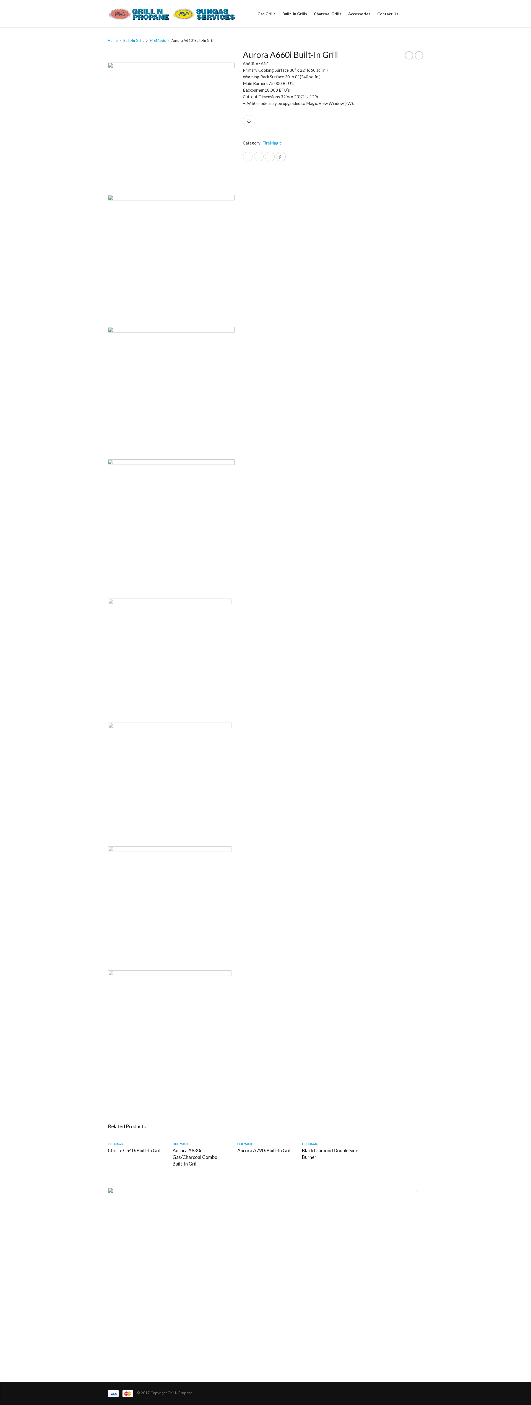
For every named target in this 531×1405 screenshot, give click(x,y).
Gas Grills (266, 13)
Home (113, 40)
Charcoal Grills (327, 13)
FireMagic (158, 40)
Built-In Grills (294, 13)
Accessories (359, 13)
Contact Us (387, 13)
